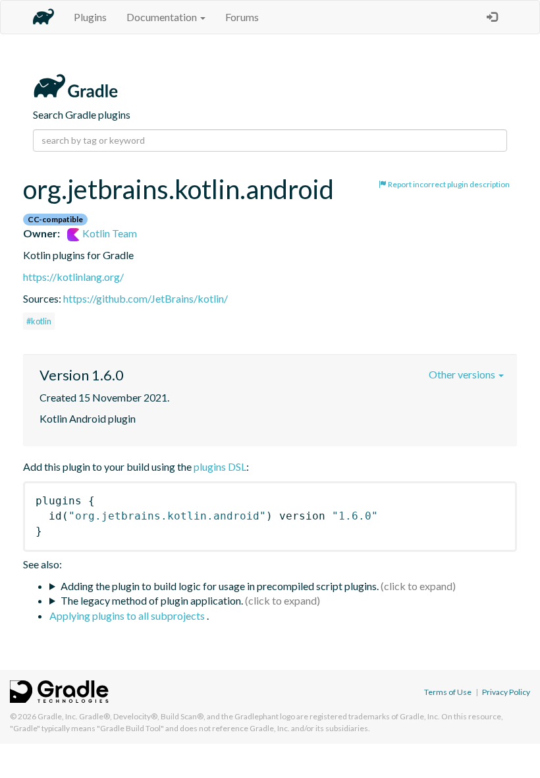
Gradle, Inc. (58, 716)
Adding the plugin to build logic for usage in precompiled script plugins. (220, 586)
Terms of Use (448, 692)
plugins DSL (220, 466)
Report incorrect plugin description (448, 184)
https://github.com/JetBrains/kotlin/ (145, 298)
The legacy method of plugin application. (152, 600)
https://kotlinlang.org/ (73, 276)
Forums (242, 17)
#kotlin (38, 321)
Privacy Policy (506, 692)
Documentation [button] (162, 17)
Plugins (90, 17)
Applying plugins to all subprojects (128, 615)
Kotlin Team (108, 233)
